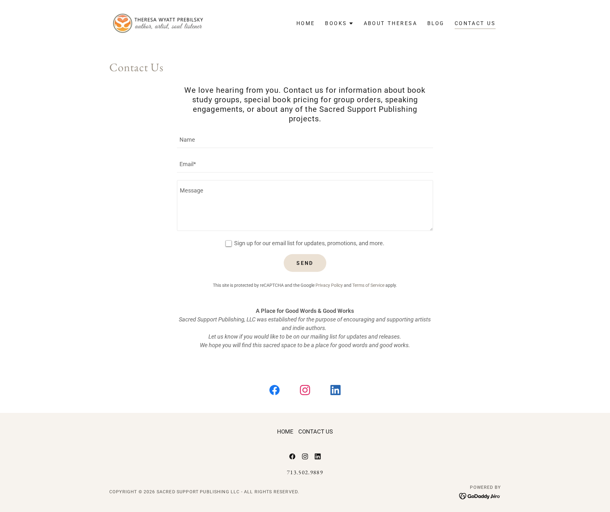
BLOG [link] (435, 23)
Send (305, 263)
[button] (339, 23)
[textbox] (305, 139)
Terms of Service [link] (368, 285)
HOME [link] (305, 23)
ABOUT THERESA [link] (390, 23)
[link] (158, 22)
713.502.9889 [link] (305, 472)
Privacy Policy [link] (329, 285)
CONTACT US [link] (475, 23)
